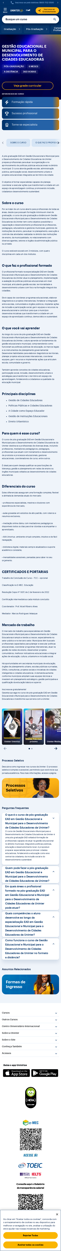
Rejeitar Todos (30, 1235)
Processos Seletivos (15, 787)
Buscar (55, 19)
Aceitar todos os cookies (30, 1245)
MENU (5, 12)
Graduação (10, 29)
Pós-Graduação (34, 29)
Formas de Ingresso (15, 984)
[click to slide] (29, 748)
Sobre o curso (18, 143)
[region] (30, 1230)
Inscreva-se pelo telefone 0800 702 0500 (34, 3)
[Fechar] (57, 1214)
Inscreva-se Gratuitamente (49, 10)
